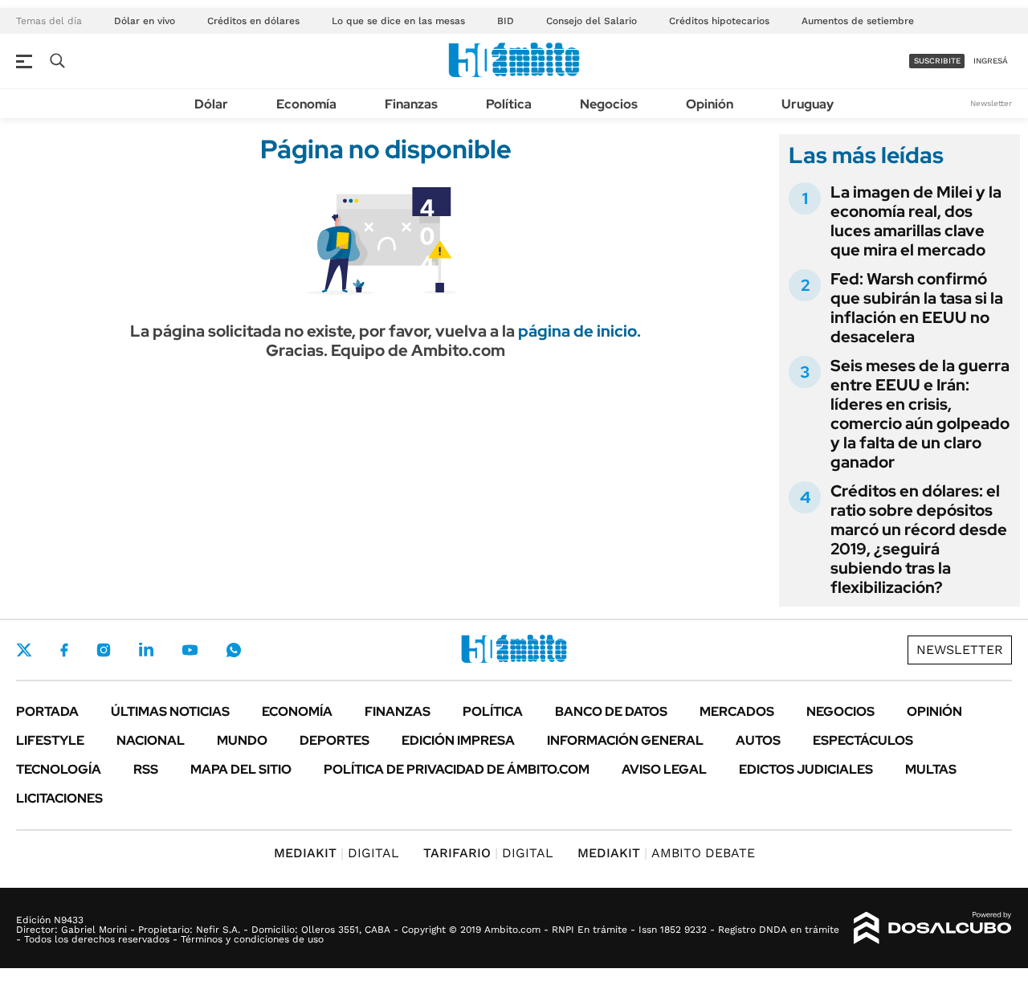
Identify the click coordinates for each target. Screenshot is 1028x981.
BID (505, 21)
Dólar (211, 104)
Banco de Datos (611, 711)
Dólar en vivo (144, 21)
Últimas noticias (170, 711)
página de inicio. (579, 331)
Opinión (709, 104)
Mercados (737, 711)
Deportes (334, 740)
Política (509, 104)
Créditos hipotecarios (719, 21)
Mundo (242, 740)
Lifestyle (50, 740)
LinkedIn (146, 650)
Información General (625, 740)
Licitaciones (59, 798)
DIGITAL (336, 852)
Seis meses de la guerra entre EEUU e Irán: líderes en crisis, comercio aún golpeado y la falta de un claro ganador (920, 413)
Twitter (24, 650)
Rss (145, 769)
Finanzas (411, 104)
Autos (758, 740)
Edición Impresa (458, 740)
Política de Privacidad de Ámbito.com (456, 769)
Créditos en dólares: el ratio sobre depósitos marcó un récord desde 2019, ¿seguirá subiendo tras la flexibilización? (918, 539)
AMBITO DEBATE (666, 852)
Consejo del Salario (591, 21)
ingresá (990, 60)
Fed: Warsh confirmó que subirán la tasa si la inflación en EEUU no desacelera (916, 307)
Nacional (150, 740)
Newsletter (991, 103)
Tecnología (58, 769)
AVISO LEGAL (664, 769)
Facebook (64, 650)
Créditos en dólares (253, 21)
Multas (931, 769)
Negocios (609, 104)
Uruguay (807, 104)
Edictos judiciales (806, 769)
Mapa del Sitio (241, 769)
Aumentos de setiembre (858, 21)
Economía (306, 104)
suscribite (937, 60)
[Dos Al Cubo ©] (933, 928)
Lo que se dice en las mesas (398, 21)
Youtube (190, 650)
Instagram (103, 650)
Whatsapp (233, 650)
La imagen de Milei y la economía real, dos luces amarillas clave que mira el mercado (915, 221)
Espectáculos (863, 740)
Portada (47, 711)
